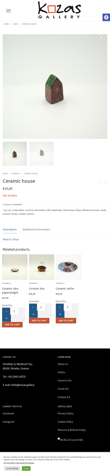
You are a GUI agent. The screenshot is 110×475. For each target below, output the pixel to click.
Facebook (8, 413)
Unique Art (64, 397)
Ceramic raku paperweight (10, 290)
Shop (15, 24)
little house (69, 210)
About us (63, 364)
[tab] (10, 229)
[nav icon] (8, 10)
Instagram (8, 421)
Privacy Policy (65, 413)
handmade (56, 210)
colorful (29, 210)
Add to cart (12, 324)
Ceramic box (36, 288)
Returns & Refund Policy (72, 430)
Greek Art (63, 388)
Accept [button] (26, 468)
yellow (30, 213)
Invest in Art (65, 380)
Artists (61, 372)
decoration (40, 210)
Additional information (36, 229)
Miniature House (91, 210)
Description (10, 229)
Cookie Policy (65, 421)
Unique (22, 213)
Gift (48, 210)
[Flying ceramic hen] (106, 181)
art (9, 210)
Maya (78, 210)
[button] (106, 17)
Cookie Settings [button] (12, 468)
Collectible (18, 210)
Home (6, 24)
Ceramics (15, 173)
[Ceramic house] (101, 181)
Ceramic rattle (65, 288)
